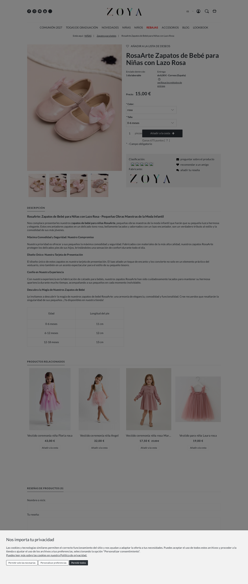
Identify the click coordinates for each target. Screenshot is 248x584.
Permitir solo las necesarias (21, 562)
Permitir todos (78, 562)
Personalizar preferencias (53, 562)
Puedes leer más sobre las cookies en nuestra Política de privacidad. (46, 555)
